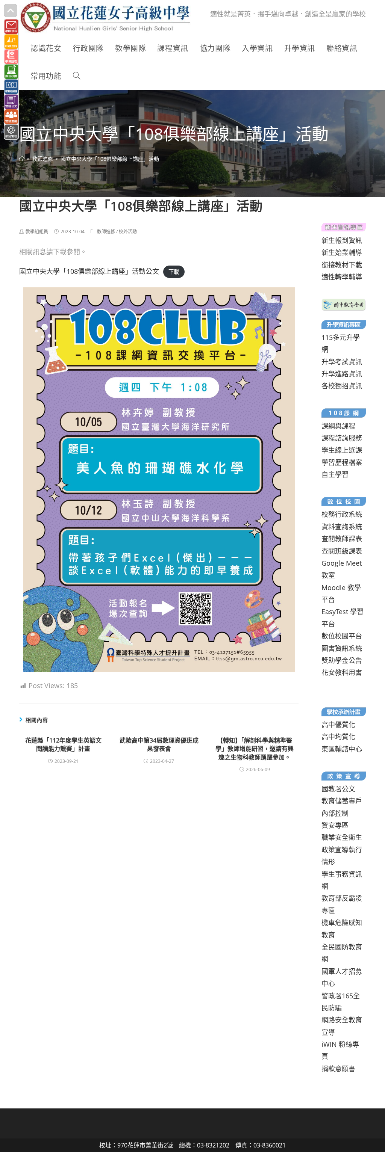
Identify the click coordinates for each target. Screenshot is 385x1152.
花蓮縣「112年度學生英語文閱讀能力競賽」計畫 (63, 744)
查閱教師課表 (341, 538)
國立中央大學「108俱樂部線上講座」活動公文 (89, 271)
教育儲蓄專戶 (341, 800)
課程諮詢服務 (341, 437)
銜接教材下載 (341, 264)
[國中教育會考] (343, 303)
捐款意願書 (338, 1068)
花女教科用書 (341, 672)
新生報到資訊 (341, 240)
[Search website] (76, 76)
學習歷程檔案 (341, 462)
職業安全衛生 (341, 837)
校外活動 (128, 231)
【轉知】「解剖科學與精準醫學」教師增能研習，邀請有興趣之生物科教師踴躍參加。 (254, 748)
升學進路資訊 (341, 373)
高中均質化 (338, 736)
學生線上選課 (341, 449)
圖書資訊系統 (341, 648)
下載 (173, 271)
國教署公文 (338, 788)
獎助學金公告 (341, 660)
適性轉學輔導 (341, 276)
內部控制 (335, 813)
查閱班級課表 (341, 551)
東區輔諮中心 (341, 748)
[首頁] (21, 158)
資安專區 (335, 825)
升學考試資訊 (341, 361)
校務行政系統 (341, 514)
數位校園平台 (341, 635)
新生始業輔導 (341, 252)
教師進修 (106, 231)
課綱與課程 (338, 425)
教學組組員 (37, 231)
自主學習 (335, 474)
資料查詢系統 (341, 526)
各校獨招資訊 (341, 385)
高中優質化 (338, 724)
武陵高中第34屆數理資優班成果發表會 (159, 744)
